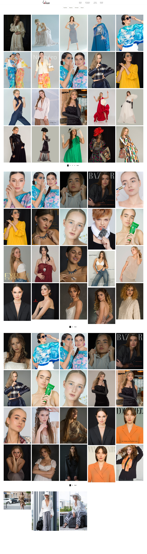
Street (82, 7)
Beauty (71, 7)
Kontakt (101, 3)
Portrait (76, 7)
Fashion (65, 7)
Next (78, 165)
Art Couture (87, 3)
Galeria (80, 3)
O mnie (95, 3)
